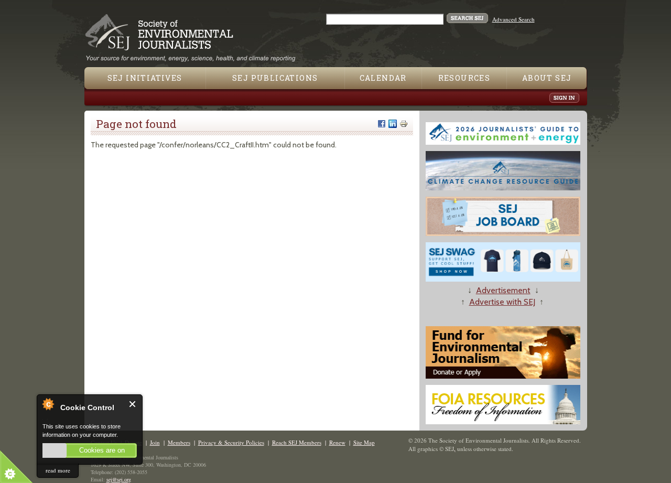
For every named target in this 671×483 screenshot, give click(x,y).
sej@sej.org (118, 479)
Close (132, 404)
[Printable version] (403, 123)
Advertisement (503, 290)
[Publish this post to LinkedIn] (392, 123)
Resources (464, 78)
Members (179, 442)
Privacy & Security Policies (231, 442)
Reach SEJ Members (296, 442)
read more (58, 470)
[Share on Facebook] (381, 123)
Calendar (383, 78)
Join (155, 442)
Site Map (364, 442)
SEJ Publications (275, 78)
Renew (337, 442)
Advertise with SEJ (502, 302)
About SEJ (547, 78)
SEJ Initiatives (144, 78)
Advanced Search (513, 19)
